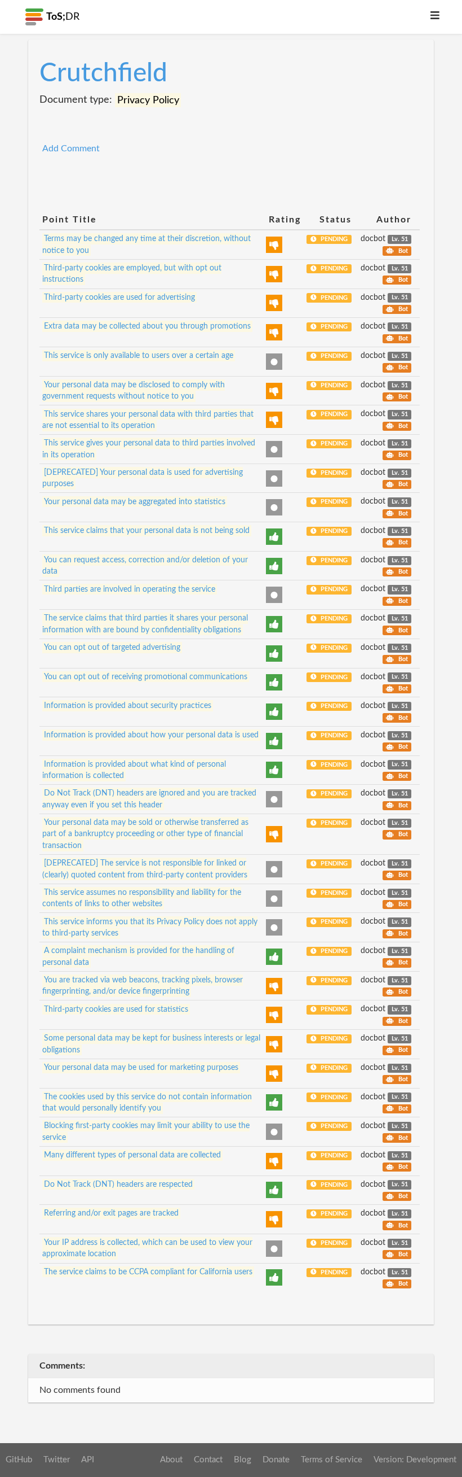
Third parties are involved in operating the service (129, 589)
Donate (276, 1460)
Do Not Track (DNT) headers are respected (118, 1184)
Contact (208, 1460)
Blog (242, 1460)
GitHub (19, 1460)
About (171, 1460)
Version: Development (415, 1460)
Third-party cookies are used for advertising (119, 297)
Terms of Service (331, 1460)
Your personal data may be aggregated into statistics (134, 501)
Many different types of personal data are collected (132, 1155)
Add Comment (71, 148)
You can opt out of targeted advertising (112, 648)
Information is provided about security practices (127, 706)
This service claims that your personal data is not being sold (147, 531)
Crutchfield (103, 73)
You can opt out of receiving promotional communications (145, 677)
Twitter (56, 1460)
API (87, 1460)
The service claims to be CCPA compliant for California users (148, 1272)
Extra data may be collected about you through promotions (147, 326)
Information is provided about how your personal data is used (151, 735)
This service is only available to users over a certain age (138, 356)
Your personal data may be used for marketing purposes (141, 1068)
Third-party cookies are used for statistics (116, 1009)
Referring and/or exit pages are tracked (111, 1213)
